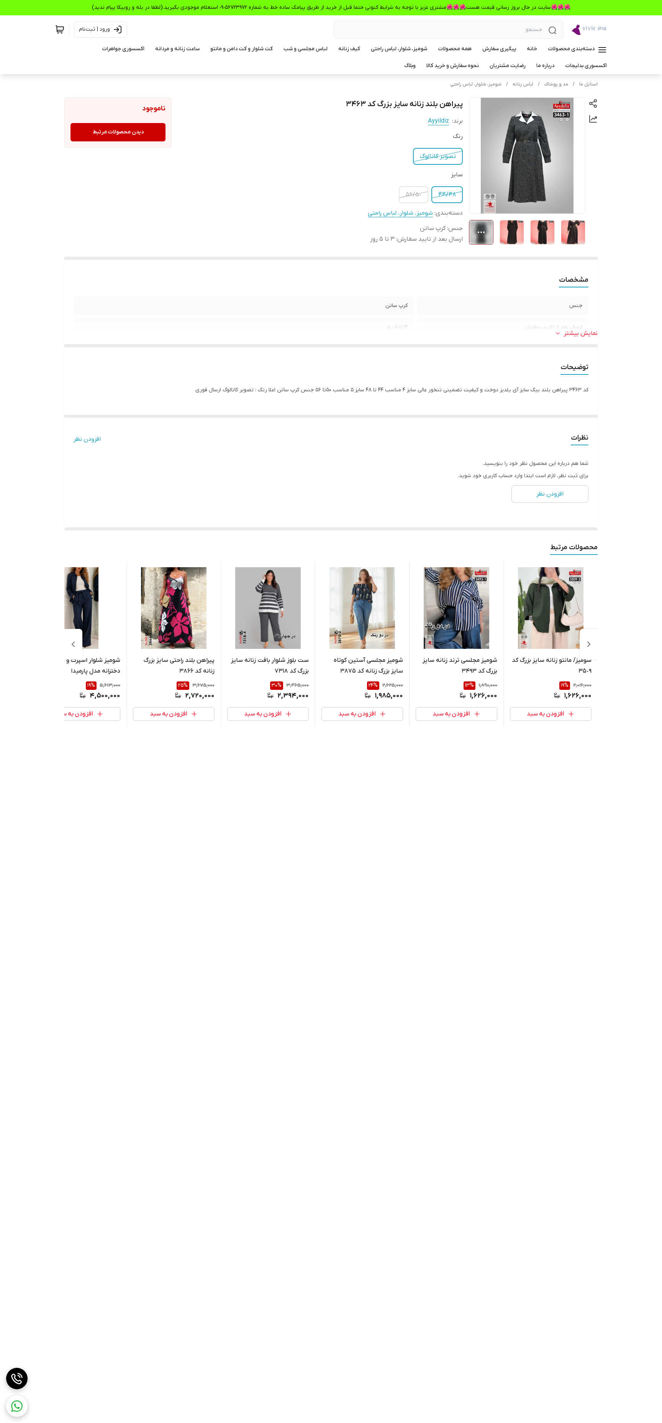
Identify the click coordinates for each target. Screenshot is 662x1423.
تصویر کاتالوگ (438, 156)
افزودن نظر (87, 439)
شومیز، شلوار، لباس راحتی (475, 84)
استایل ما (588, 84)
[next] (73, 644)
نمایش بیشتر (581, 333)
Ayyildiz (438, 121)
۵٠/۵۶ (413, 195)
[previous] (589, 644)
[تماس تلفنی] (17, 1378)
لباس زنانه (523, 84)
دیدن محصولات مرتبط (118, 132)
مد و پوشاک (556, 84)
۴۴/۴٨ (447, 195)
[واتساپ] (17, 1406)
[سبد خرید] (59, 29)
